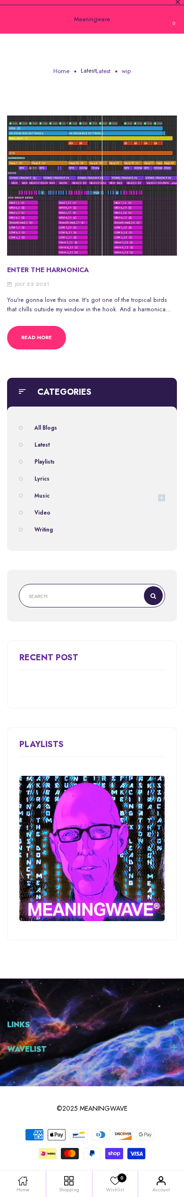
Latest (88, 70)
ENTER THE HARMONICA (48, 269)
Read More (36, 337)
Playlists (44, 462)
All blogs (45, 428)
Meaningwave (92, 19)
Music (42, 495)
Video (42, 512)
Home (61, 70)
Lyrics (42, 478)
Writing (43, 529)
